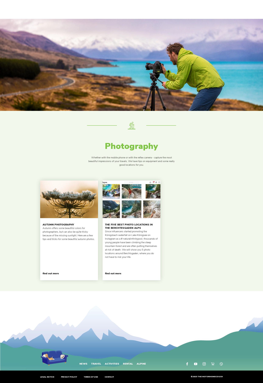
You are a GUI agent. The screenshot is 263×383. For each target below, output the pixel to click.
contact (109, 377)
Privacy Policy (69, 377)
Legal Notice (47, 377)
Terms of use (91, 377)
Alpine (141, 364)
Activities (112, 364)
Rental (128, 364)
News (83, 364)
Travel (96, 364)
